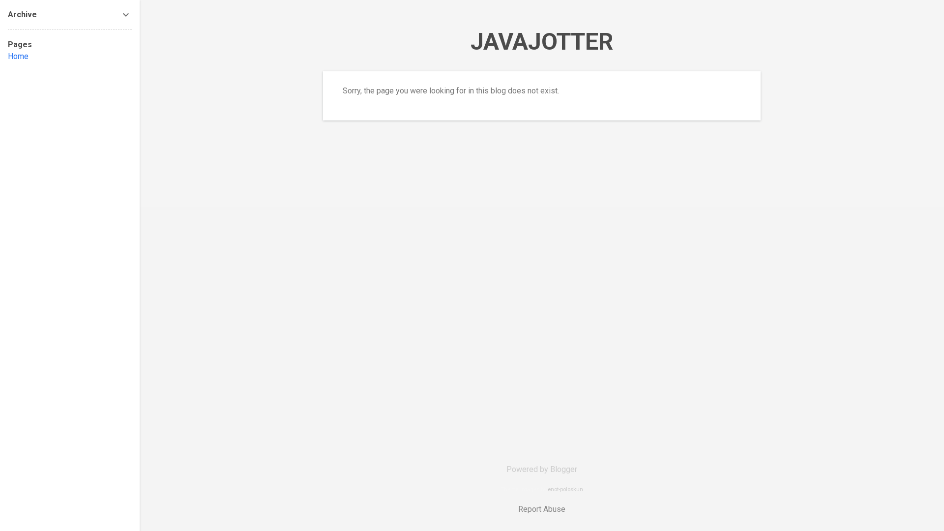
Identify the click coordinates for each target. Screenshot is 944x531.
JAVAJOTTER (542, 42)
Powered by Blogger (541, 469)
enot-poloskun (565, 489)
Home (18, 56)
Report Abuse (541, 509)
